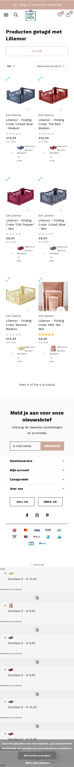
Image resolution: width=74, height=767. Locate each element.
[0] (68, 14)
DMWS (55, 551)
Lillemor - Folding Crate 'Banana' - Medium (19, 325)
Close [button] (2, 569)
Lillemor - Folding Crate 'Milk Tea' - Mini (51, 325)
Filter (37, 51)
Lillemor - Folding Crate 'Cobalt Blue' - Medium (20, 124)
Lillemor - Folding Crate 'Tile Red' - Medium (51, 124)
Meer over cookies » (38, 762)
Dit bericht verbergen (37, 755)
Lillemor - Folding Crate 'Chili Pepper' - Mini (20, 224)
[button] (6, 15)
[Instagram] (37, 515)
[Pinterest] (47, 515)
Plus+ (37, 556)
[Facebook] (27, 515)
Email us (50, 501)
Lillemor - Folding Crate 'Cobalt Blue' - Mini (52, 224)
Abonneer (52, 446)
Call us (22, 501)
